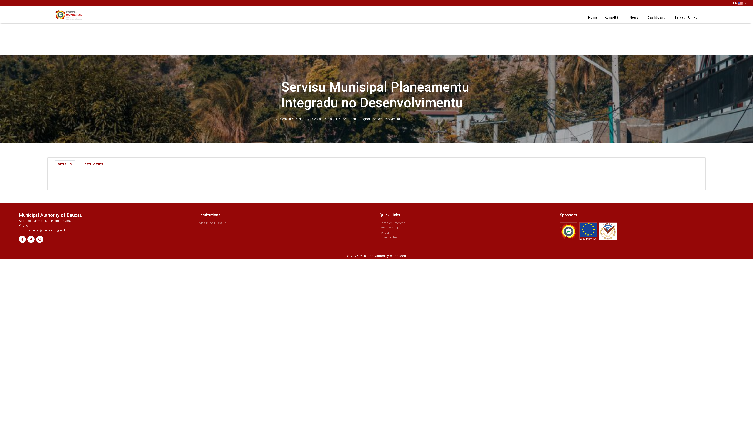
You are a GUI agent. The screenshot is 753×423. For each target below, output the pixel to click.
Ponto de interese (392, 223)
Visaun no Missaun (212, 223)
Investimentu (388, 228)
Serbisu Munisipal (292, 119)
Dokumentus (388, 237)
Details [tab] (65, 164)
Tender (384, 232)
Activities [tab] (94, 164)
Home (269, 119)
